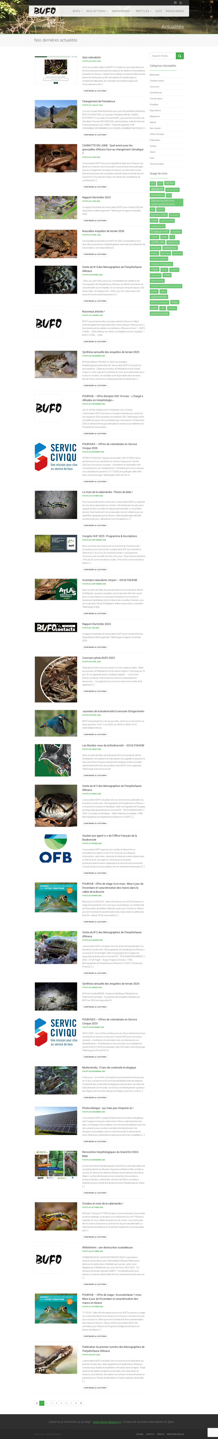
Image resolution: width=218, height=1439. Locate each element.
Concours (154, 87)
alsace (157, 189)
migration (174, 270)
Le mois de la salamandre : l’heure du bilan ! (107, 492)
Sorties (153, 146)
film (172, 237)
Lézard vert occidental (159, 259)
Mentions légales (175, 1434)
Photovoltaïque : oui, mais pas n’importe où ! (108, 1108)
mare (154, 269)
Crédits (160, 1434)
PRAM (167, 275)
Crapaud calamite (157, 226)
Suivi (152, 158)
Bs (152, 209)
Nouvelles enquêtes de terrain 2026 (103, 231)
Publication (155, 140)
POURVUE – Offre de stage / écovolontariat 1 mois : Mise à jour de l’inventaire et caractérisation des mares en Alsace (112, 1298)
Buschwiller (174, 215)
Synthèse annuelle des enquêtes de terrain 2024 (110, 983)
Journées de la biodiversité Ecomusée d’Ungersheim (113, 711)
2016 (153, 184)
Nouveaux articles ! (93, 311)
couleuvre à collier (167, 221)
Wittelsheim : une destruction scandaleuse (107, 1247)
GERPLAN (157, 242)
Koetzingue (165, 253)
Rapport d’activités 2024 (96, 624)
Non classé (155, 128)
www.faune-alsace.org (107, 1422)
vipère (163, 308)
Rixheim (154, 291)
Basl (168, 195)
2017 (160, 184)
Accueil (37, 26)
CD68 (154, 220)
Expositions (155, 110)
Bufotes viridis (158, 214)
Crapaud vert (159, 231)
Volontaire (172, 308)
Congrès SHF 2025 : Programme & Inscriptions (109, 536)
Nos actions (95, 11)
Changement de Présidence (98, 101)
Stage (175, 302)
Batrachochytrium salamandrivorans (163, 202)
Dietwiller (154, 237)
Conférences (156, 92)
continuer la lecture (94, 91)
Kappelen (154, 253)
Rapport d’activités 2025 (96, 197)
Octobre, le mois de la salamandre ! (102, 1203)
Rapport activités (157, 281)
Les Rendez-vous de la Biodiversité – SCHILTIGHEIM (113, 745)
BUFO (76, 11)
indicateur (170, 248)
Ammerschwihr (172, 190)
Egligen (164, 237)
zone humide (159, 313)
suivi (154, 308)
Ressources (175, 11)
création (176, 231)
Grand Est (173, 242)
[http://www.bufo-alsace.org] (45, 10)
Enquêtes (154, 104)
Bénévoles (154, 75)
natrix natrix (155, 275)
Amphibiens (121, 11)
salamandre (159, 297)
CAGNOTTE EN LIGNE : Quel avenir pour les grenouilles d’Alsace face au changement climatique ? (113, 149)
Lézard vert (177, 253)
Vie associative (157, 164)
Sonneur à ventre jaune (159, 302)
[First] (36, 1403)
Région (163, 291)
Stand (152, 152)
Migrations (155, 116)
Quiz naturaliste (91, 57)
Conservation (156, 98)
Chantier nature (157, 81)
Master (164, 270)
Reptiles (142, 11)
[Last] (81, 1403)
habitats (155, 248)
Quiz (158, 11)
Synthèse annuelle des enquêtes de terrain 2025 (110, 352)
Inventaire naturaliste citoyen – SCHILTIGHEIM (109, 580)
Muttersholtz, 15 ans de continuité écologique (109, 1067)
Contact (150, 1434)
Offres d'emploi (157, 134)
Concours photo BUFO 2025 (98, 657)
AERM (170, 183)
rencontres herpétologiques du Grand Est (166, 286)
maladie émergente (161, 264)
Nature (153, 122)
